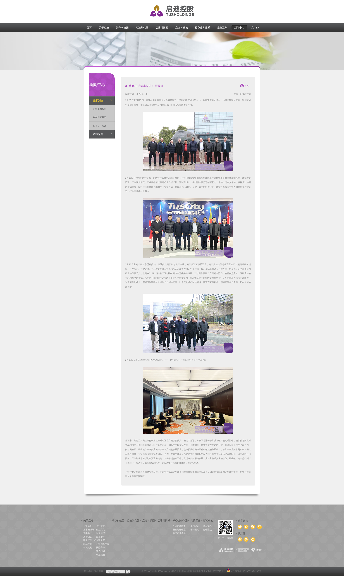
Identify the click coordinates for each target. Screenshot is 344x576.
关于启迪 (88, 520)
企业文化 (100, 529)
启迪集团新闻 (99, 109)
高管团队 (87, 537)
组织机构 (87, 547)
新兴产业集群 (179, 533)
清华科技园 (118, 520)
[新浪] (240, 539)
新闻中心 (208, 520)
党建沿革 (100, 540)
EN (257, 27)
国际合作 (100, 547)
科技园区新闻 (99, 117)
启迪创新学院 (102, 544)
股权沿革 (100, 537)
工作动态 (194, 526)
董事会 (86, 533)
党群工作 (195, 520)
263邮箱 (88, 571)
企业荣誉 (100, 526)
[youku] (252, 539)
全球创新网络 (179, 526)
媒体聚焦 (98, 134)
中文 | (252, 27)
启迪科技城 (163, 520)
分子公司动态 (99, 126)
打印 (247, 86)
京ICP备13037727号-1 (215, 571)
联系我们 (100, 554)
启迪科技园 (148, 520)
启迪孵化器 (133, 520)
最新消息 (98, 100)
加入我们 (100, 551)
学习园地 (194, 529)
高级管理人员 (89, 540)
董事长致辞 (88, 529)
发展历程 (100, 533)
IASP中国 (87, 544)
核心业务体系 (180, 520)
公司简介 (87, 526)
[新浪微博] (246, 539)
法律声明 (98, 571)
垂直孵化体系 (179, 529)
